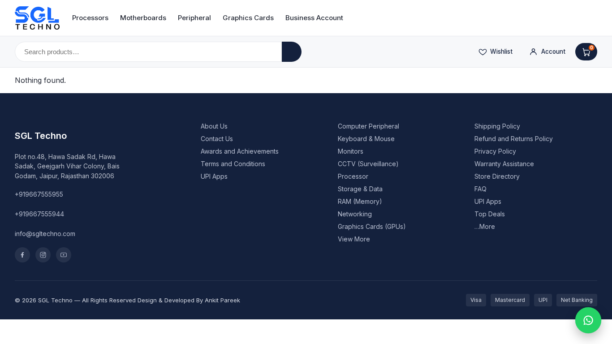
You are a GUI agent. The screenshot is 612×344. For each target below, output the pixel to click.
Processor (353, 176)
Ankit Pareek (222, 300)
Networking (355, 214)
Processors (90, 17)
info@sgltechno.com (45, 233)
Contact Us (217, 138)
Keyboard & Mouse (366, 138)
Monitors (350, 151)
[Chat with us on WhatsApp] (588, 320)
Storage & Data (360, 189)
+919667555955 (39, 194)
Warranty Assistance (504, 164)
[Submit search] (292, 52)
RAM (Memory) (360, 201)
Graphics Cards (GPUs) (372, 226)
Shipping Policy (497, 126)
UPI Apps (214, 176)
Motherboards (143, 17)
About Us (214, 126)
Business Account (314, 17)
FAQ (480, 189)
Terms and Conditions (233, 164)
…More (484, 226)
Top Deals (489, 214)
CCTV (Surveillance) (368, 164)
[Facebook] (22, 254)
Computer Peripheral (368, 126)
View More (354, 239)
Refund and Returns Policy (513, 138)
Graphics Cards (248, 17)
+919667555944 (39, 214)
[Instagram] (43, 254)
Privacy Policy (495, 151)
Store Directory (497, 176)
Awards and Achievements (240, 151)
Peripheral (194, 17)
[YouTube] (63, 254)
